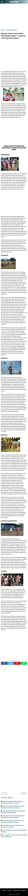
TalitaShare (14, 2)
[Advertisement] (14, 17)
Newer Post (4, 793)
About (4, 890)
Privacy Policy (16, 890)
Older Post (24, 793)
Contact (9, 890)
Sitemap (23, 890)
